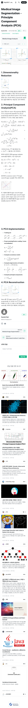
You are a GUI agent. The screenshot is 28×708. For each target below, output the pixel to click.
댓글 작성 (23, 356)
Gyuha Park (4, 30)
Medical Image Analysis (10, 38)
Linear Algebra (15, 33)
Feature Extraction (6, 33)
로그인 (24, 2)
